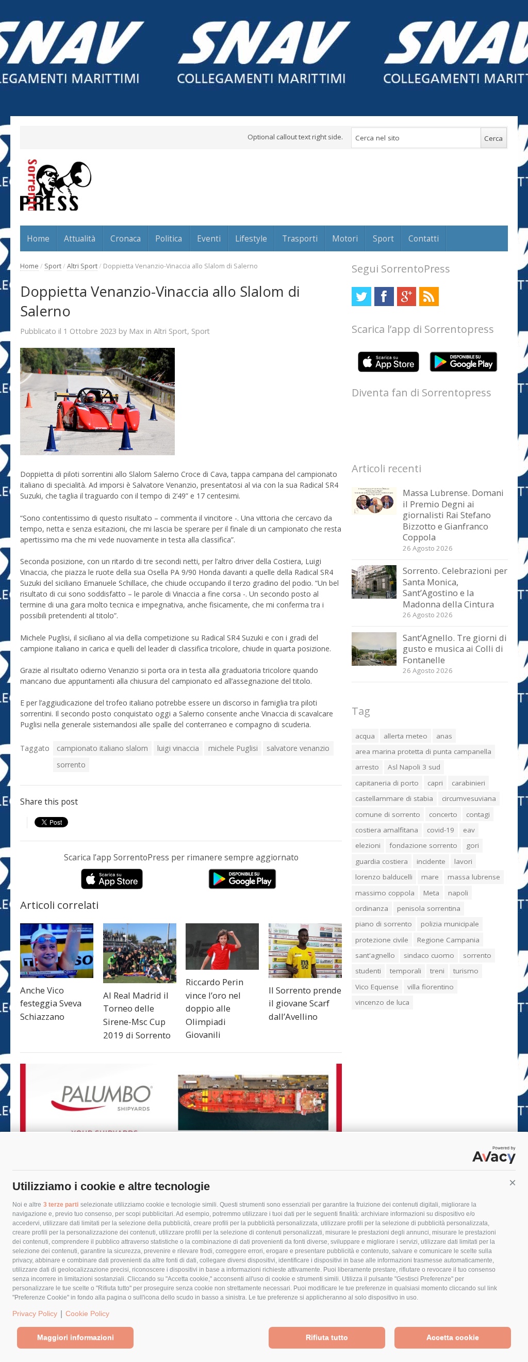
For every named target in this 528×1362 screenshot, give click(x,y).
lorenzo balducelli (383, 877)
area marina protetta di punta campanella (423, 751)
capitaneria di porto (387, 783)
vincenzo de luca (382, 1002)
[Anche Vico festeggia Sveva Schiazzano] (56, 951)
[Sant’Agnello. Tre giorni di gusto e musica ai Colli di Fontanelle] (374, 663)
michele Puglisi (233, 748)
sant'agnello (375, 955)
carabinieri (468, 783)
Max (136, 331)
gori (472, 845)
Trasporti (300, 238)
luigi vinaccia (178, 748)
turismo (465, 970)
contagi (478, 814)
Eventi (209, 238)
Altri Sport (82, 266)
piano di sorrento (383, 923)
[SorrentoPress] (55, 185)
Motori (345, 238)
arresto (367, 767)
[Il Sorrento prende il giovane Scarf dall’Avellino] (305, 951)
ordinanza (371, 908)
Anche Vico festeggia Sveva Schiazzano (50, 1003)
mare (430, 877)
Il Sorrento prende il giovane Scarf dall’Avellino (305, 1003)
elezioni (368, 845)
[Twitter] (361, 296)
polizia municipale (450, 923)
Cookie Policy (87, 1313)
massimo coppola (385, 893)
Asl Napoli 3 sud (414, 767)
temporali (405, 970)
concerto (443, 814)
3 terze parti (60, 1204)
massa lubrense (474, 877)
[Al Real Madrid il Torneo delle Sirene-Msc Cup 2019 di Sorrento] (139, 953)
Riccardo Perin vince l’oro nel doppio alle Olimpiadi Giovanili (214, 1008)
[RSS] (428, 296)
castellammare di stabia (394, 798)
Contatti (423, 238)
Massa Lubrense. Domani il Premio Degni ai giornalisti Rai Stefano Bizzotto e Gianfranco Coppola (453, 515)
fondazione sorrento (423, 845)
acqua (365, 736)
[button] (512, 1183)
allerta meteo (405, 736)
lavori (463, 861)
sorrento (71, 765)
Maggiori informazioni (75, 1337)
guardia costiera (381, 861)
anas (444, 736)
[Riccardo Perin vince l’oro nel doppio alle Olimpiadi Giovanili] (222, 946)
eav (469, 830)
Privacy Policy (34, 1313)
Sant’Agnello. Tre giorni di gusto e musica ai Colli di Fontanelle (455, 649)
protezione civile (381, 939)
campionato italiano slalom (102, 748)
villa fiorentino (430, 986)
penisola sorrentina (428, 908)
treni (437, 970)
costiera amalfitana (386, 830)
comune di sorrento (387, 814)
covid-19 (440, 830)
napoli (458, 893)
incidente (431, 861)
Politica (168, 238)
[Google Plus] (406, 296)
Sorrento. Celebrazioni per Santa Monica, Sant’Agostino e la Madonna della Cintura (455, 587)
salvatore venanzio (298, 748)
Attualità (79, 238)
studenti (368, 970)
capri (435, 783)
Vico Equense (377, 986)
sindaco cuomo (429, 955)
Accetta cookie (452, 1337)
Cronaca (125, 238)
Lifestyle (251, 238)
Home (38, 238)
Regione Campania (448, 939)
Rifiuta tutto (327, 1337)
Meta (431, 893)
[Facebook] (383, 296)
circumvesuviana (469, 798)
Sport (383, 238)
